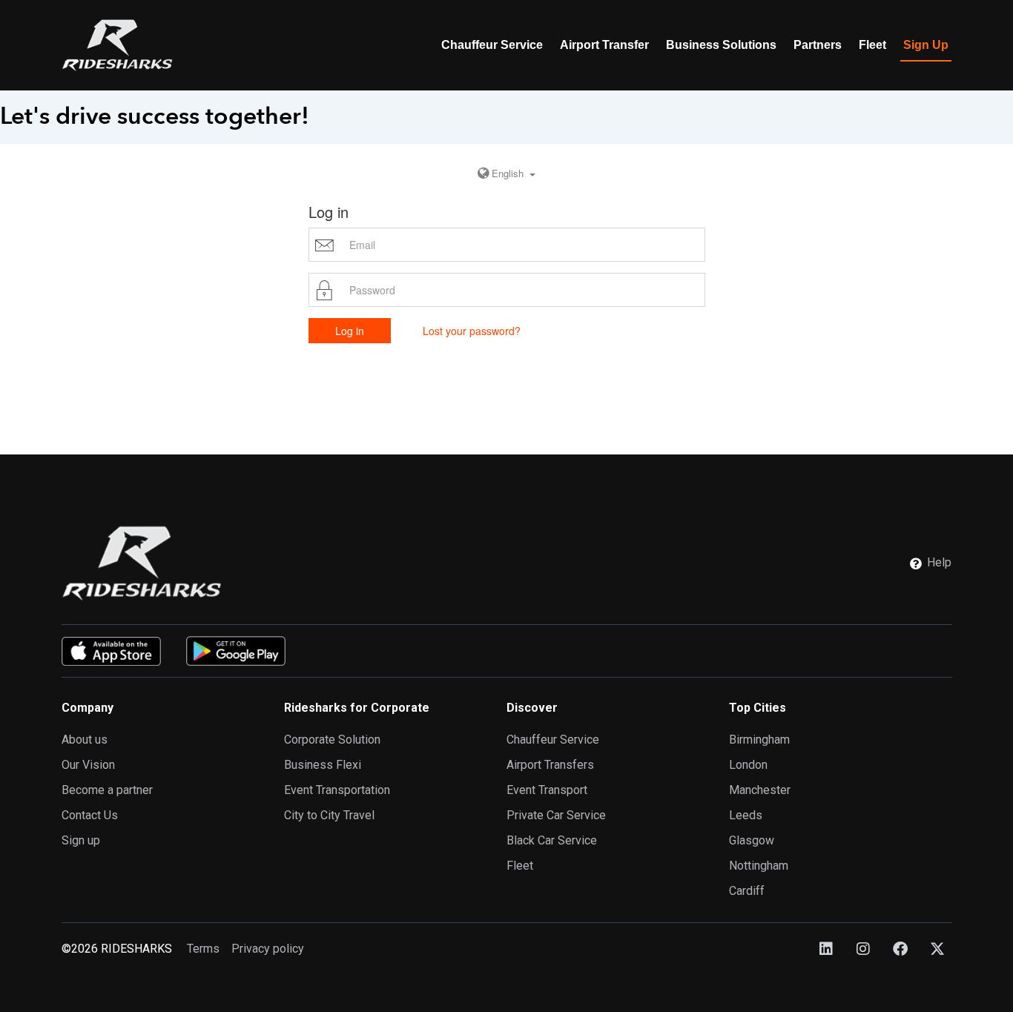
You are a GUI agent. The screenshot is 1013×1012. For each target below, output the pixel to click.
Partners (817, 45)
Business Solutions (721, 45)
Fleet (872, 45)
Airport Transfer (604, 45)
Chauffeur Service (492, 45)
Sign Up (925, 45)
